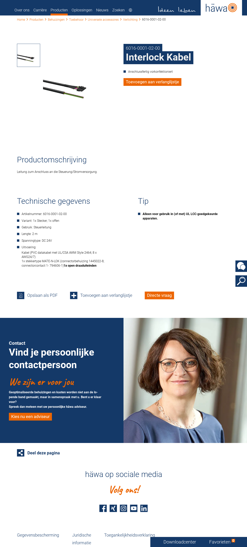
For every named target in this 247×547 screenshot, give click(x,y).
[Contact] (241, 266)
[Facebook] (103, 508)
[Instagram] (123, 508)
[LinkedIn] (144, 508)
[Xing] (113, 508)
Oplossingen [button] (82, 10)
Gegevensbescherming (38, 535)
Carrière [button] (40, 10)
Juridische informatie (81, 539)
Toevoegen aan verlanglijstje (152, 81)
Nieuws (102, 10)
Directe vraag (159, 295)
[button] (28, 55)
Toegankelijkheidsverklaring (129, 535)
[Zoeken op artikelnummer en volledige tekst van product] (241, 281)
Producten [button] (59, 10)
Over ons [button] (22, 10)
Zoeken (118, 10)
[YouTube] (133, 508)
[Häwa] (200, 7)
